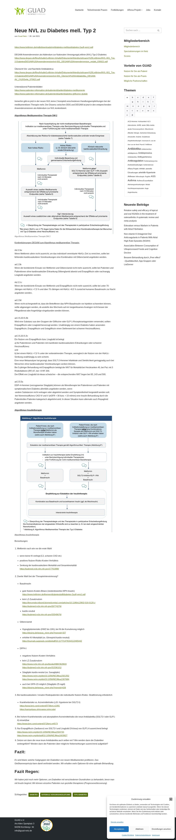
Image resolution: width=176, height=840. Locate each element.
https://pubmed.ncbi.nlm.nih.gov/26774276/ (41, 606)
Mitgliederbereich (132, 46)
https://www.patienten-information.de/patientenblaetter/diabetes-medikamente (50, 90)
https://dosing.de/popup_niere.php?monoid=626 (44, 688)
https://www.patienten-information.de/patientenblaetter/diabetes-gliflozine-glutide (51, 94)
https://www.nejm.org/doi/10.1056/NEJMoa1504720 (40, 732)
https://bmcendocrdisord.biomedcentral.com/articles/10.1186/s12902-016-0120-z (58, 603)
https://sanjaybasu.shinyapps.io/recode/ (38, 709)
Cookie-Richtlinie (128, 835)
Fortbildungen (117, 10)
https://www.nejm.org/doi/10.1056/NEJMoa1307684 (45, 679)
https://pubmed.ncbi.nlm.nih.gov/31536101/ (41, 667)
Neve (17, 837)
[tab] (127, 97)
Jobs (148, 10)
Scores (127, 56)
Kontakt (157, 10)
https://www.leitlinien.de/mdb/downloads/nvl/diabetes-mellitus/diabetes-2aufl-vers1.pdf (54, 47)
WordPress (40, 837)
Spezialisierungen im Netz (136, 51)
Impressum (156, 835)
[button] (171, 799)
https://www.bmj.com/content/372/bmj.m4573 (37, 724)
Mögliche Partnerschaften (135, 81)
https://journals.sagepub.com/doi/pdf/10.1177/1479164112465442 (52, 641)
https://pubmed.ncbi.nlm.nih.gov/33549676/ (41, 614)
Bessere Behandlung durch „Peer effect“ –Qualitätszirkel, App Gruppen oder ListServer (142, 261)
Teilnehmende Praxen (97, 10)
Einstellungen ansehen (161, 829)
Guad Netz (22, 36)
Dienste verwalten (117, 822)
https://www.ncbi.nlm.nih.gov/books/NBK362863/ (44, 664)
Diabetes (34, 795)
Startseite (79, 10)
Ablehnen (139, 829)
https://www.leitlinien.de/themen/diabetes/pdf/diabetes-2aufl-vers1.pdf (53, 594)
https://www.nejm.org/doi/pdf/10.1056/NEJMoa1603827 (42, 735)
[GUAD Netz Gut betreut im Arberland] (30, 11)
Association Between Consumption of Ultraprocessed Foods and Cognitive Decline (141, 249)
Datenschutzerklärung (143, 835)
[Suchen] (158, 30)
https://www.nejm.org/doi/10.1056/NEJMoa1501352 (45, 676)
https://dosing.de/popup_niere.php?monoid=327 (44, 633)
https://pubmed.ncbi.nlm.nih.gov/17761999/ (39, 569)
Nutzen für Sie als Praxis (135, 76)
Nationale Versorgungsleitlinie (55, 795)
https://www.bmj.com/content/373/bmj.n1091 (40, 706)
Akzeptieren (119, 829)
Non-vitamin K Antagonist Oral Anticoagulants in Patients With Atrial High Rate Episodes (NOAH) (141, 237)
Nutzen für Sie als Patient (135, 71)
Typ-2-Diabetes (80, 795)
